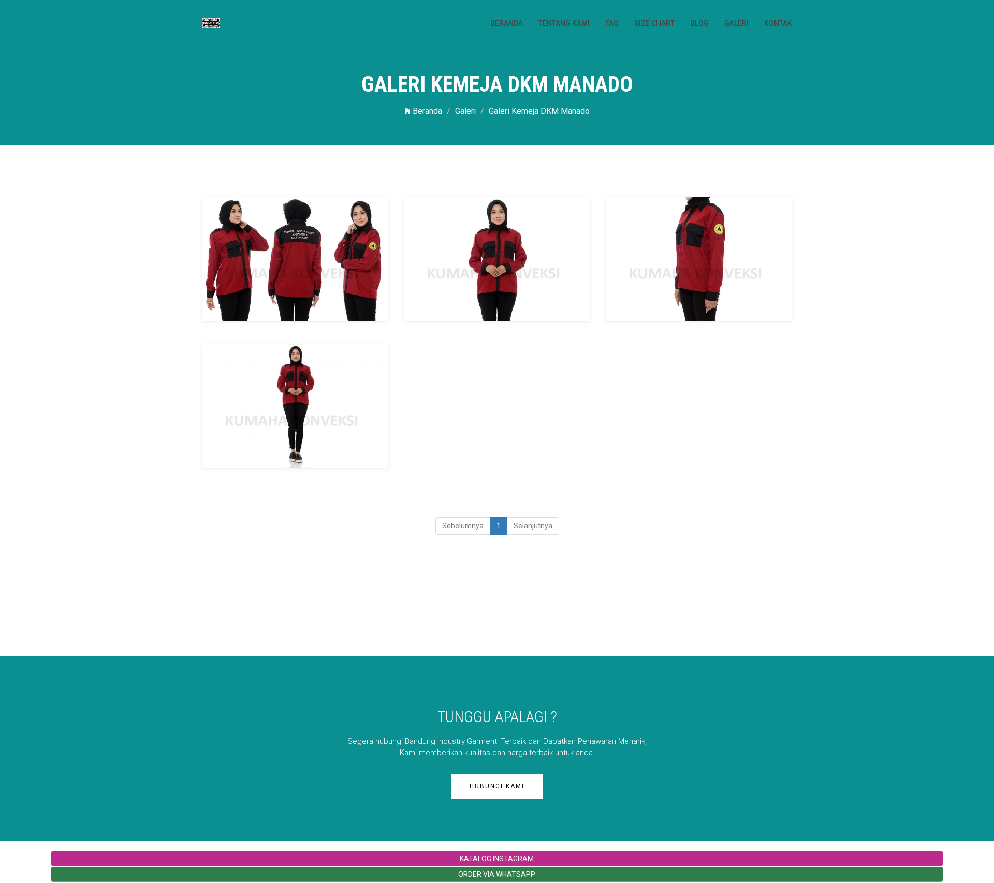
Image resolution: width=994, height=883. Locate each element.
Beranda (426, 111)
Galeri (465, 111)
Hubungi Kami (497, 786)
